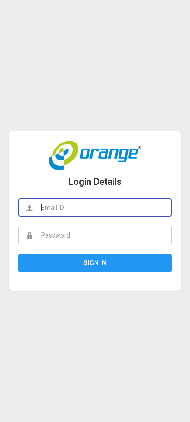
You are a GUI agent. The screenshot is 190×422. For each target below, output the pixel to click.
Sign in (95, 263)
